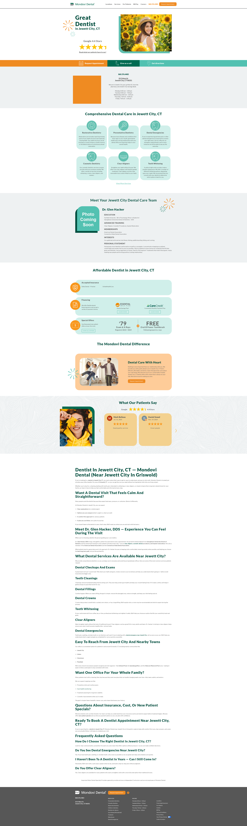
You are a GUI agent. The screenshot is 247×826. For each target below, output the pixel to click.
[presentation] (99, 430)
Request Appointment (168, 4)
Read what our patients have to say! (92, 52)
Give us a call (126, 63)
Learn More (123, 312)
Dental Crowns (85, 598)
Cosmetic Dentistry (113, 803)
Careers (143, 4)
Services (117, 4)
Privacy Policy (160, 814)
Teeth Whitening (87, 609)
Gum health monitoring (84, 689)
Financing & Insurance (162, 803)
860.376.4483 (153, 4)
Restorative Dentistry (113, 805)
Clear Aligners (85, 619)
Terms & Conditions (161, 812)
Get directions (158, 63)
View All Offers (88, 330)
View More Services (123, 183)
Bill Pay (135, 4)
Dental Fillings (85, 589)
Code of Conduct (160, 819)
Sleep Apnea (111, 817)
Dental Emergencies (113, 819)
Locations (109, 4)
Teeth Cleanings (86, 578)
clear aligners (128, 543)
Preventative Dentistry (113, 801)
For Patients (127, 4)
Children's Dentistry (113, 808)
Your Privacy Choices (161, 817)
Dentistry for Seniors (113, 810)
